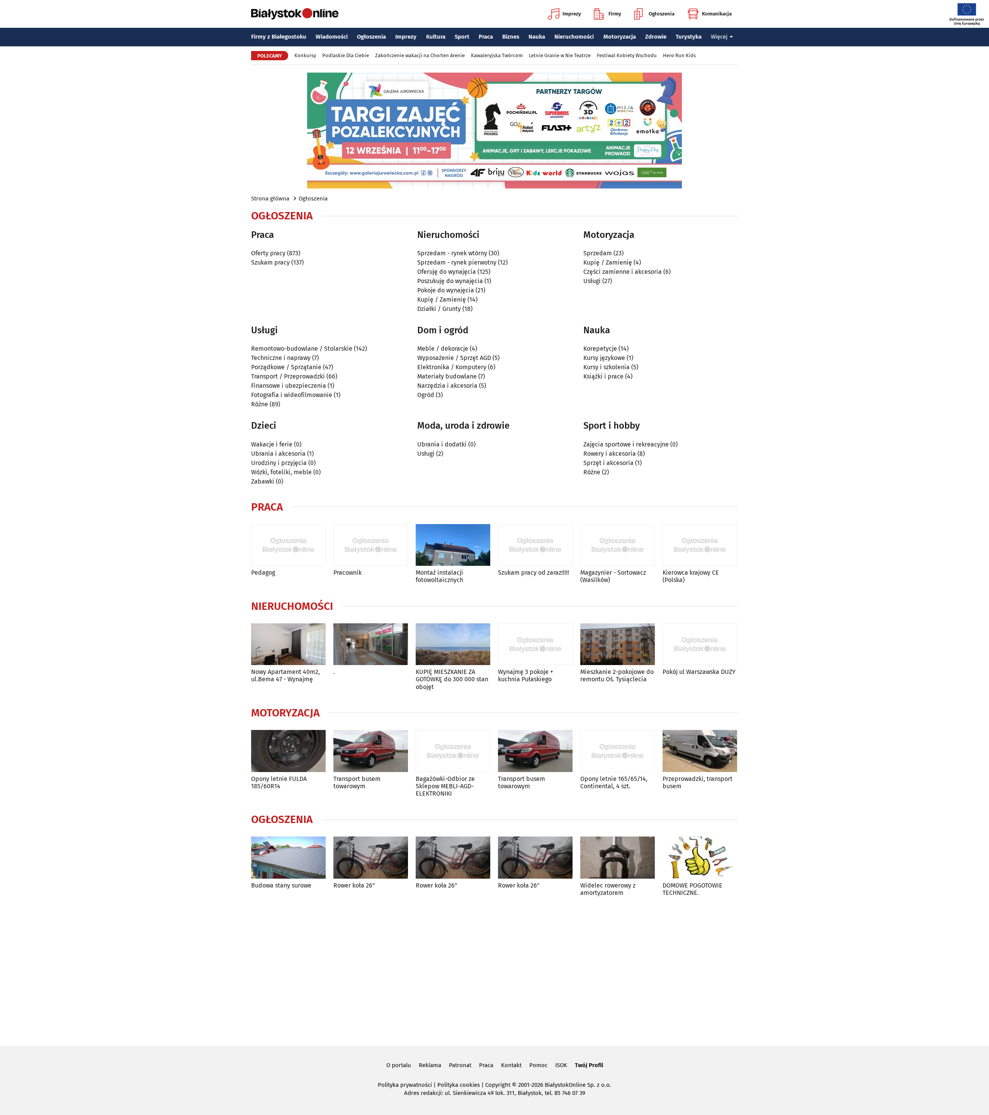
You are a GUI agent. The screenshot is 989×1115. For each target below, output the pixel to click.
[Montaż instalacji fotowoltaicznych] (453, 545)
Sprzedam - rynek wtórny (452, 253)
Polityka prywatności (405, 1084)
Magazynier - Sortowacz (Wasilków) (613, 576)
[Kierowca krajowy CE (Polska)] (700, 545)
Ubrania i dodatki (442, 444)
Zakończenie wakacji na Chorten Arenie (420, 55)
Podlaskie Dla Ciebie (345, 55)
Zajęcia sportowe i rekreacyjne (626, 444)
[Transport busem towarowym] (370, 751)
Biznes (510, 36)
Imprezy (571, 14)
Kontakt (511, 1065)
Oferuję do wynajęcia (446, 271)
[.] (370, 644)
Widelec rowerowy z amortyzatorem (608, 889)
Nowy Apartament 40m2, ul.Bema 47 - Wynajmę (285, 675)
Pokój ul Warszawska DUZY (699, 671)
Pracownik (347, 572)
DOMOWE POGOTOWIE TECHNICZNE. (692, 889)
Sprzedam (597, 253)
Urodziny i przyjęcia (279, 463)
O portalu (398, 1065)
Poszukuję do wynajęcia (450, 281)
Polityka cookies (458, 1084)
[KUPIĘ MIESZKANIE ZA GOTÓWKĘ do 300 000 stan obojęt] (453, 644)
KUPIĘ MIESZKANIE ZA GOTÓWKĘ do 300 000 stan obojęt (452, 679)
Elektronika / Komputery (451, 367)
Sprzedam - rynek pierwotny (456, 262)
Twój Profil (589, 1065)
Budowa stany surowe (281, 885)
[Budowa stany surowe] (288, 858)
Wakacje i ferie (271, 444)
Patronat (460, 1065)
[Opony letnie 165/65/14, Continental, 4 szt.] (617, 751)
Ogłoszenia (662, 14)
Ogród (425, 395)
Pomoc (538, 1065)
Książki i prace (603, 376)
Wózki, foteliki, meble (281, 472)
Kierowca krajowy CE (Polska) (691, 576)
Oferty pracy (268, 253)
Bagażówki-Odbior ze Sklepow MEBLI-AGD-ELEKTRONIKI (445, 786)
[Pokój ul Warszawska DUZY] (700, 644)
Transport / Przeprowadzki (288, 376)
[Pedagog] (288, 545)
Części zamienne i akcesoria (622, 271)
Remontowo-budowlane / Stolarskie (301, 348)
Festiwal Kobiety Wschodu (627, 55)
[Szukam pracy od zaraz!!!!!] (535, 545)
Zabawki (262, 481)
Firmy (614, 14)
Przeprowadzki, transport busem (697, 782)
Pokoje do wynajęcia (445, 290)
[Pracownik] (370, 545)
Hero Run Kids (679, 55)
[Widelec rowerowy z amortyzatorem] (617, 858)
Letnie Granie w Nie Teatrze (560, 55)
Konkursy (305, 55)
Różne (259, 404)
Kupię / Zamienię (441, 299)
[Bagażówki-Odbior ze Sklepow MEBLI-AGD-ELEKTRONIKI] (453, 751)
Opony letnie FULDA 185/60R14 (279, 782)
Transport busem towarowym (357, 782)
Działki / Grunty (439, 308)
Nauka (536, 36)
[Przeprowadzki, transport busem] (700, 751)
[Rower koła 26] (370, 858)
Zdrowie (655, 36)
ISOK (561, 1065)
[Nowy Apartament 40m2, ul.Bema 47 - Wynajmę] (288, 644)
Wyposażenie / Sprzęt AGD (454, 357)
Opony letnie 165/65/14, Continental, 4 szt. (613, 782)
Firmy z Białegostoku (278, 36)
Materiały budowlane (447, 376)
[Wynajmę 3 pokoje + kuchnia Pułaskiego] (535, 644)
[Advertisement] (494, 970)
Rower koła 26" (354, 885)
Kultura (435, 36)
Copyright (497, 1084)
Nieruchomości (574, 36)
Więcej (719, 36)
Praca (486, 36)
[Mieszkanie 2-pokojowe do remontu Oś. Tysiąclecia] (617, 644)
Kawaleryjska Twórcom (497, 55)
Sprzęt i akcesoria (608, 463)
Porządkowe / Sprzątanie (286, 367)
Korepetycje (600, 348)
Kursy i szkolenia (606, 367)
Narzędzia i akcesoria (447, 385)
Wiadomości (332, 36)
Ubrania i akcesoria (278, 453)
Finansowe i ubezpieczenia (288, 385)
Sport (462, 36)
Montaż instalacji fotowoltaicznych (439, 576)
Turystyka (689, 36)
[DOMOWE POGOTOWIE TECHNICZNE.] (700, 858)
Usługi (592, 281)
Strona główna (270, 198)
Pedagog (263, 572)
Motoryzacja (619, 36)
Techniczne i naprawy (281, 357)
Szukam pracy (270, 262)
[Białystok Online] (294, 14)
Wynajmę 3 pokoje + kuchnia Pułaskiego (525, 675)
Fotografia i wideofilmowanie (291, 395)
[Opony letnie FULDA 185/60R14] (288, 751)
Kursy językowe (604, 357)
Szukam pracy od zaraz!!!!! (533, 572)
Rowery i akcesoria (609, 453)
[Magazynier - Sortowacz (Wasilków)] (617, 545)
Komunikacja (717, 14)
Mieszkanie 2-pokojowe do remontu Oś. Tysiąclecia (617, 675)
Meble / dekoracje (442, 348)
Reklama (430, 1065)
